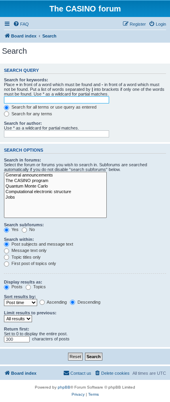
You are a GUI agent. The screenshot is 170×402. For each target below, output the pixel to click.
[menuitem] (21, 24)
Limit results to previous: (30, 312)
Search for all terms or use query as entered (53, 107)
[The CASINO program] (55, 181)
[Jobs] (55, 197)
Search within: (19, 239)
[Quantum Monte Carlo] (55, 186)
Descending (88, 302)
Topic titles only (25, 257)
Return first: (16, 329)
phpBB (64, 387)
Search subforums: (24, 224)
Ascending (56, 302)
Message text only (28, 250)
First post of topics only (33, 263)
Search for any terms (31, 113)
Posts (16, 286)
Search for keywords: (26, 79)
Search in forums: (22, 160)
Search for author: (23, 123)
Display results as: (23, 282)
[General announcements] (55, 175)
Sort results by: (20, 296)
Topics (39, 286)
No (31, 229)
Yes (14, 229)
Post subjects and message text (41, 244)
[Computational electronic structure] (55, 192)
